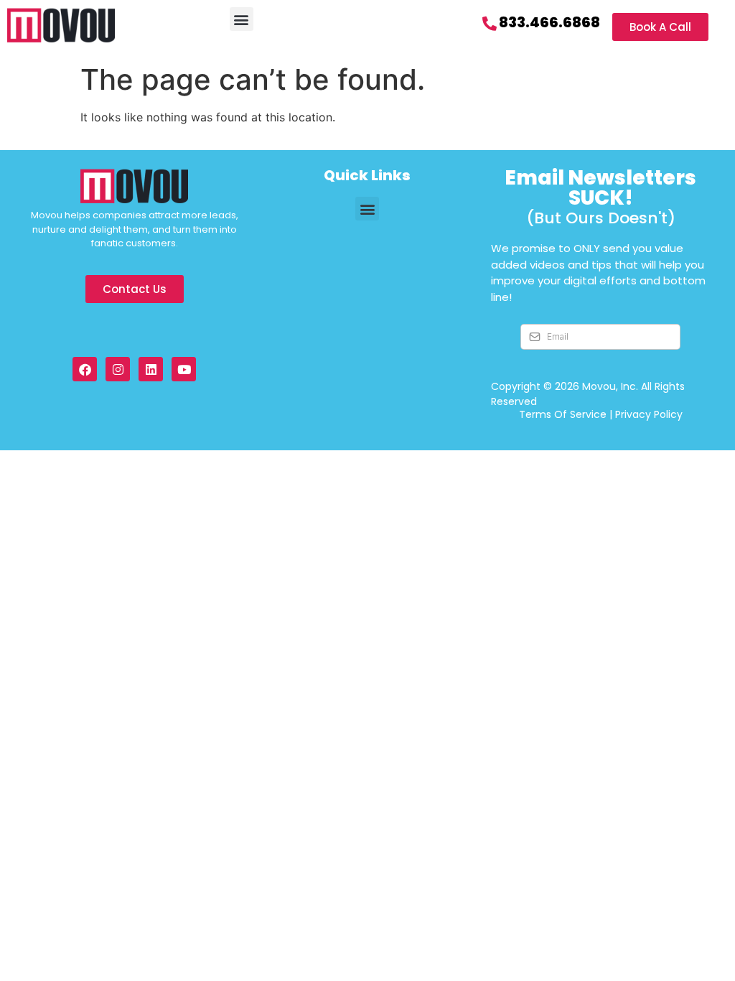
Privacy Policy (649, 414)
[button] (241, 19)
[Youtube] (184, 369)
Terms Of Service (563, 414)
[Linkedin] (151, 369)
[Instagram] (118, 369)
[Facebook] (84, 369)
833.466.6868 (549, 22)
